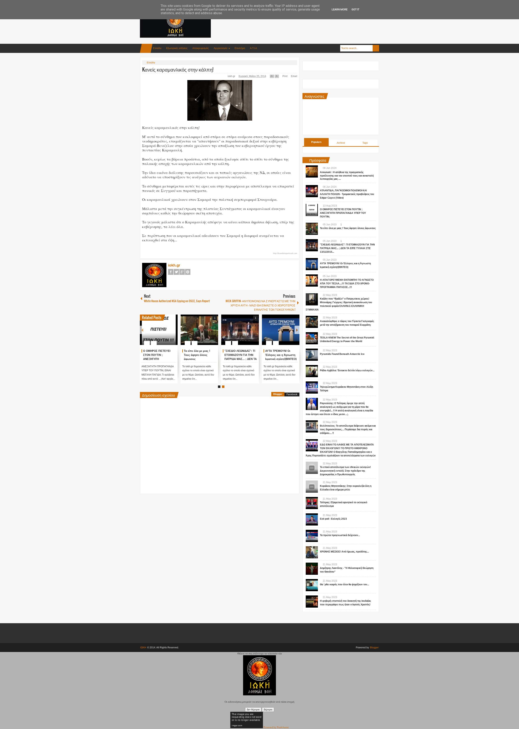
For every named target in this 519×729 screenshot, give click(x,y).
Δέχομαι (268, 709)
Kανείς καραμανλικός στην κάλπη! (177, 69)
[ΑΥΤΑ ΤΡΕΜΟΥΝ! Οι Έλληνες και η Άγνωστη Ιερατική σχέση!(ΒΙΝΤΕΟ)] (281, 330)
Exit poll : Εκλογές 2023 (333, 518)
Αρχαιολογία (220, 48)
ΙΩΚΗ (143, 647)
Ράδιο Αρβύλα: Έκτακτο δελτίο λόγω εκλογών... (347, 370)
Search (376, 48)
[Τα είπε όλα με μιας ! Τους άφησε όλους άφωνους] (199, 330)
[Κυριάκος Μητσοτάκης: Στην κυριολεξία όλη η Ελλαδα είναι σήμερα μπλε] (312, 487)
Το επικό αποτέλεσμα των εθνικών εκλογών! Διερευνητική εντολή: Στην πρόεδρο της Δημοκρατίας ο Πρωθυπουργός (345, 471)
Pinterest (187, 272)
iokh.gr (232, 76)
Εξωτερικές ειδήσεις (177, 48)
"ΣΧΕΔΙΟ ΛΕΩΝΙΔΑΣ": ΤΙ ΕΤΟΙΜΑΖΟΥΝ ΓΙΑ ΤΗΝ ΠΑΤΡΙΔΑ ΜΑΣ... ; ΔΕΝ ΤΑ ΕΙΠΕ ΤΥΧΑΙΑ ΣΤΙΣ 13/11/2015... (240, 358)
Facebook (170, 272)
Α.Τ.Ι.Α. (253, 48)
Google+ (182, 272)
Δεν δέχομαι (253, 709)
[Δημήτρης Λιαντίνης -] (312, 569)
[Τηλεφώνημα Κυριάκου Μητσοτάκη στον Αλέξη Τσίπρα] (312, 387)
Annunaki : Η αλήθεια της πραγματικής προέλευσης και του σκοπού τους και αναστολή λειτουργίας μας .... (347, 176)
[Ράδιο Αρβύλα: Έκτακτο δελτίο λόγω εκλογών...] (312, 371)
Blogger (277, 394)
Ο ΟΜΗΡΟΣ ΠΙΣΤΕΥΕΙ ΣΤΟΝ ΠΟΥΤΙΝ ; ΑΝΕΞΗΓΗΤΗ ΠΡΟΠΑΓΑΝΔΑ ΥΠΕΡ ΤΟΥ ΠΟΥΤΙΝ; (343, 213)
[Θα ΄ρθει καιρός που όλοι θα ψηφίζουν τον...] (312, 585)
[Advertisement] (305, 20)
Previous (142, 330)
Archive (341, 142)
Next (297, 330)
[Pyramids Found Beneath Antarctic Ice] (312, 355)
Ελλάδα (157, 48)
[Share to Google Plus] (172, 333)
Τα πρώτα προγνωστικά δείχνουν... (340, 535)
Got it (355, 9)
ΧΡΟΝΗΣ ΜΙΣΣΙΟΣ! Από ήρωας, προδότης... (344, 551)
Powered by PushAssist (276, 727)
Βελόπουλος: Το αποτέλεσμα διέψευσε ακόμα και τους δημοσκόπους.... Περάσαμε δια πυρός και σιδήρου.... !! (348, 429)
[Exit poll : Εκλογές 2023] (312, 519)
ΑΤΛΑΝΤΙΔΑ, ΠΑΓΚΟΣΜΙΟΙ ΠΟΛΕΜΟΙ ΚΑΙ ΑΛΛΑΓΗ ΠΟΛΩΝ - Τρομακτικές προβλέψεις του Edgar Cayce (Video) (347, 194)
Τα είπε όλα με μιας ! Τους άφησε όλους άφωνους (197, 355)
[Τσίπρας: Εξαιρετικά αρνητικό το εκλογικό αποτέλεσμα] (312, 503)
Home (146, 48)
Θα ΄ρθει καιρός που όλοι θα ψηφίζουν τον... (344, 584)
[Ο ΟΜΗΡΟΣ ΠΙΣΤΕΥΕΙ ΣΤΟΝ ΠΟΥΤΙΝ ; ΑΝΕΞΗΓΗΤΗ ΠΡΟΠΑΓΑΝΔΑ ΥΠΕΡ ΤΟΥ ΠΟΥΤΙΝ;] (159, 330)
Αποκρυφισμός (200, 48)
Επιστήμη (240, 48)
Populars (316, 142)
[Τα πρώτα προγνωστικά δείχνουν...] (312, 536)
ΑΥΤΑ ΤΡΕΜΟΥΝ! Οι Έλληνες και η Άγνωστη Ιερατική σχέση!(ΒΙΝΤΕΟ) (281, 355)
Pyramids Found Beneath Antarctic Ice (342, 354)
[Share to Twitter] (167, 333)
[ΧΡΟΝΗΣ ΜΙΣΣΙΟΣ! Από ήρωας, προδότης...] (312, 552)
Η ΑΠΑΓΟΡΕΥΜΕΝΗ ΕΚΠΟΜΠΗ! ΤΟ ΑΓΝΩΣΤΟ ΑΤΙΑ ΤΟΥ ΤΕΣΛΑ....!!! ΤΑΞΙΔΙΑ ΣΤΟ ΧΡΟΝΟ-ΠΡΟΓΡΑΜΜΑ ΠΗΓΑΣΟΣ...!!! (347, 283)
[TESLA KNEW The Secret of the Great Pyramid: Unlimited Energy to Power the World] (312, 338)
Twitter (176, 272)
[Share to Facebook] (162, 333)
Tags (365, 142)
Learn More (339, 9)
